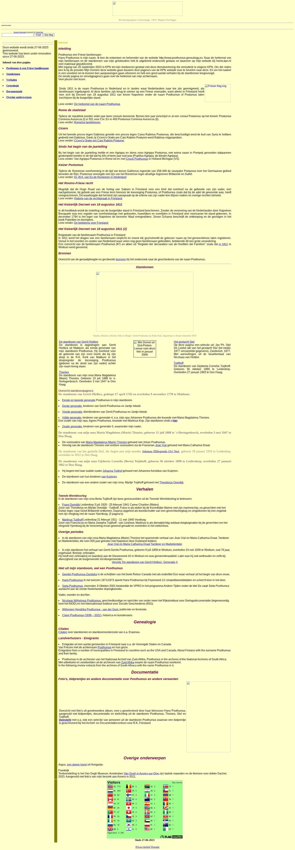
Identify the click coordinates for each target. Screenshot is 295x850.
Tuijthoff (178, 363)
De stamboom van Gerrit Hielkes (78, 341)
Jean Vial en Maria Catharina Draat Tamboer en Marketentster (144, 544)
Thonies (64, 372)
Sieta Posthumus (72, 585)
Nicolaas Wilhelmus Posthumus (81, 600)
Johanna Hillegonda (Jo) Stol (160, 451)
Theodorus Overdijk (171, 482)
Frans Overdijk (71, 504)
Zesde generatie (72, 426)
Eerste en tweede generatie (78, 400)
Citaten (62, 632)
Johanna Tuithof (112, 470)
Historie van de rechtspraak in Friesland (98, 198)
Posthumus (104, 647)
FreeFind (39, 32)
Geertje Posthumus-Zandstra (79, 574)
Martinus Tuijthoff (72, 519)
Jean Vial (161, 445)
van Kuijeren (109, 476)
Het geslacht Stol (184, 341)
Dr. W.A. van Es (100, 177)
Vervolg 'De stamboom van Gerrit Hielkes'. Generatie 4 (145, 562)
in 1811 (223, 244)
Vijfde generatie (71, 417)
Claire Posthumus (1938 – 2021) (81, 615)
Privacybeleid (143, 847)
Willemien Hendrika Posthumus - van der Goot (90, 609)
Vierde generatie (72, 411)
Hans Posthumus (72, 580)
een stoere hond (77, 764)
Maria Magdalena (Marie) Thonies (106, 442)
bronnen (121, 259)
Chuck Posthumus (137, 158)
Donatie (155, 847)
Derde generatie (72, 406)
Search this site (20, 32)
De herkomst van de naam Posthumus (97, 104)
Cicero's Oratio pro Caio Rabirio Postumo (99, 140)
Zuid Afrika (127, 662)
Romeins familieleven (87, 122)
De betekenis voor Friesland (91, 222)
